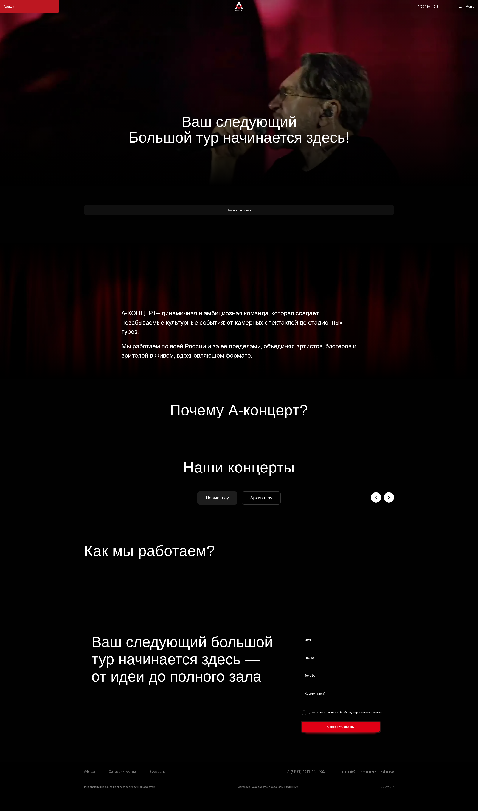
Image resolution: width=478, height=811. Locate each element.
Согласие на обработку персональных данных (268, 786)
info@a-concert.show (368, 771)
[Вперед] (389, 497)
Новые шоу (217, 497)
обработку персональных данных (360, 712)
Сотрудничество (122, 771)
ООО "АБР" (387, 786)
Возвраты (157, 771)
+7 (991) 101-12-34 (427, 6)
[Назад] (376, 497)
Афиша (9, 6)
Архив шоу (261, 497)
